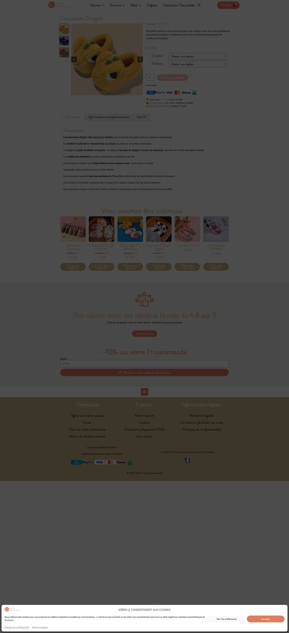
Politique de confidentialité (17, 627)
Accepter (265, 619)
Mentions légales (40, 627)
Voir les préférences (226, 619)
